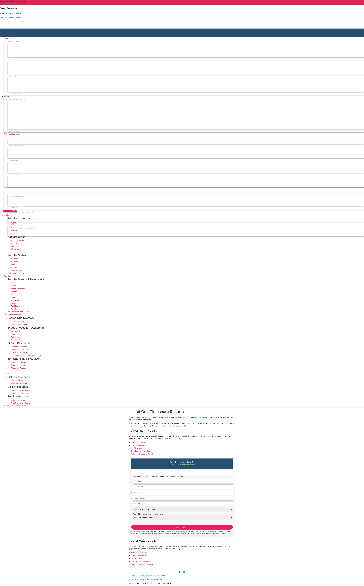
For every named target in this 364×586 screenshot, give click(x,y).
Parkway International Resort (142, 454)
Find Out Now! (6, 4)
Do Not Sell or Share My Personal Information (145, 580)
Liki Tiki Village (136, 448)
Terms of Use (154, 576)
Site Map (163, 576)
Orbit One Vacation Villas (140, 451)
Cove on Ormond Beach (140, 445)
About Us (132, 576)
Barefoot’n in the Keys (139, 442)
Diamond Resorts (200, 417)
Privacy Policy (171, 531)
